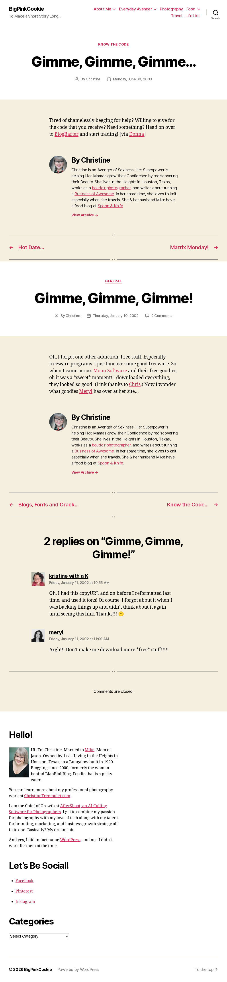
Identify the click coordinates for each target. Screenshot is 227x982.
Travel (176, 15)
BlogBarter (66, 134)
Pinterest (24, 891)
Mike (89, 750)
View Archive (84, 215)
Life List (193, 15)
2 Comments (161, 315)
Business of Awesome (94, 193)
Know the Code (113, 44)
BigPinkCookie (26, 9)
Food (190, 9)
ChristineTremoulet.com (47, 796)
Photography (171, 9)
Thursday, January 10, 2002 (116, 315)
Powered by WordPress (78, 969)
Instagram (25, 901)
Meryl (85, 391)
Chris (135, 385)
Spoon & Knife (110, 205)
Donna (136, 134)
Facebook (24, 880)
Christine (93, 79)
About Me (102, 9)
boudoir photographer (111, 187)
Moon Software (110, 371)
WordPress (70, 840)
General (113, 281)
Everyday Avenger (135, 9)
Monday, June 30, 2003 (132, 79)
